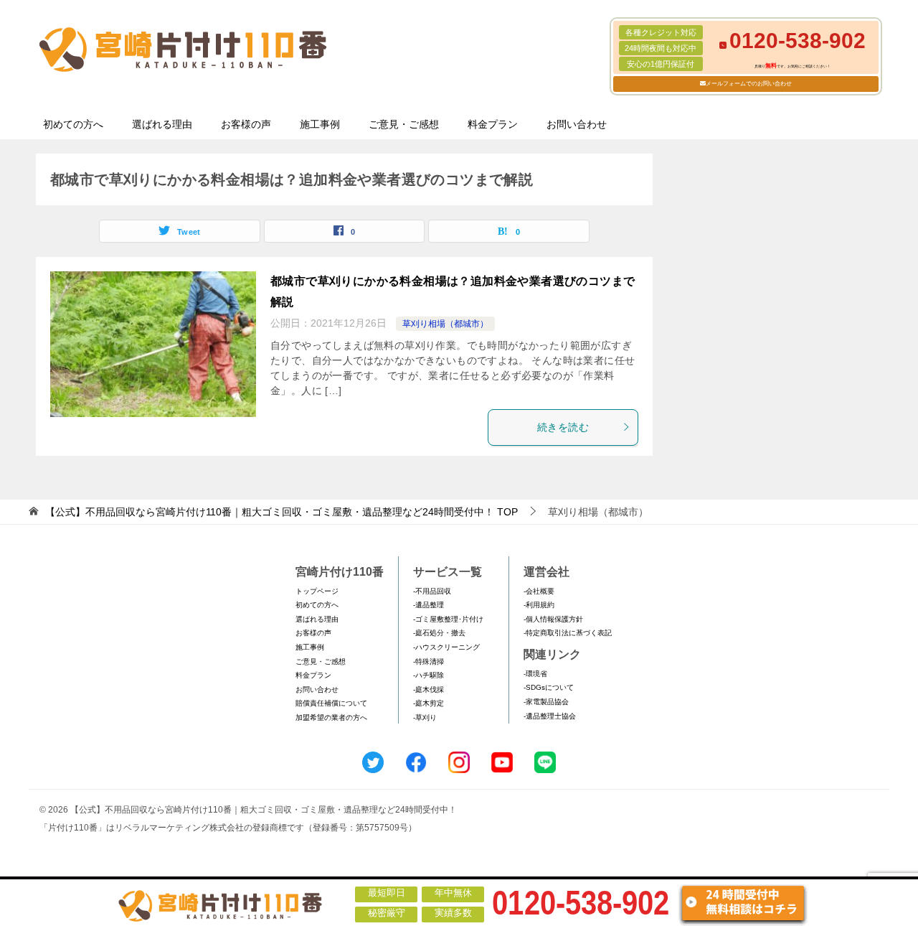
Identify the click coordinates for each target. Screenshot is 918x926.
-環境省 (535, 674)
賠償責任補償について (331, 703)
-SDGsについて (549, 687)
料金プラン (493, 124)
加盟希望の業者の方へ (331, 717)
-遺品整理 (428, 605)
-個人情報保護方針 (553, 619)
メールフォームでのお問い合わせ (749, 83)
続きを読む (563, 427)
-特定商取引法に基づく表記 (568, 633)
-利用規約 (539, 605)
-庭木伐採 (428, 689)
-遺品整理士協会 (550, 716)
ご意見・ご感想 (404, 124)
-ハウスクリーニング (446, 647)
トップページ (317, 591)
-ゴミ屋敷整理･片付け (448, 619)
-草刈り (425, 717)
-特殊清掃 (428, 661)
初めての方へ (73, 124)
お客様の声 (246, 124)
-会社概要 (539, 591)
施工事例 (320, 124)
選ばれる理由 (162, 124)
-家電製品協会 (546, 702)
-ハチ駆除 (428, 675)
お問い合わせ (576, 124)
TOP (281, 512)
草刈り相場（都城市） (445, 324)
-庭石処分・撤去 (439, 633)
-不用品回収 (432, 591)
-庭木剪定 (428, 703)
